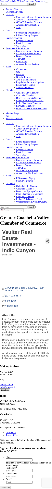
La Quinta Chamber (25, 106)
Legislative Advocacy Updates (30, 82)
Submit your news (24, 181)
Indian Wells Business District (29, 100)
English (6, 210)
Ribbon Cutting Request (27, 35)
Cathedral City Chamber (27, 92)
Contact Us (11, 432)
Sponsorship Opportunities (28, 32)
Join (8, 116)
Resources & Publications (17, 48)
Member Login (12, 113)
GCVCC (10, 14)
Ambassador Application (27, 25)
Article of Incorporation (27, 128)
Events (9, 30)
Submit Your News (25, 87)
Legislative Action (14, 38)
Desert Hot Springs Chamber (29, 98)
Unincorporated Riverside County (31, 108)
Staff (18, 27)
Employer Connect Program (29, 51)
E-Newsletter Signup (25, 85)
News (8, 66)
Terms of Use (12, 435)
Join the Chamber (14, 9)
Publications (21, 61)
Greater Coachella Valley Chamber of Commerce (22, 1)
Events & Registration (26, 141)
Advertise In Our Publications (29, 173)
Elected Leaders (23, 43)
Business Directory (14, 12)
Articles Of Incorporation (27, 19)
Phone (9, 457)
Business (20, 74)
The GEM (21, 168)
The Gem (20, 59)
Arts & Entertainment (26, 79)
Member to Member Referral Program (33, 17)
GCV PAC (21, 46)
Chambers (10, 90)
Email (9, 479)
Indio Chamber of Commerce (29, 103)
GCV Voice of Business (27, 170)
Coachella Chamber (25, 95)
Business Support (24, 56)
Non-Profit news (23, 77)
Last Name (11, 473)
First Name (11, 468)
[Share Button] (47, 241)
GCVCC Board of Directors (29, 22)
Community (21, 69)
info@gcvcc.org (7, 387)
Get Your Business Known (28, 53)
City (18, 72)
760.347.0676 (6, 384)
